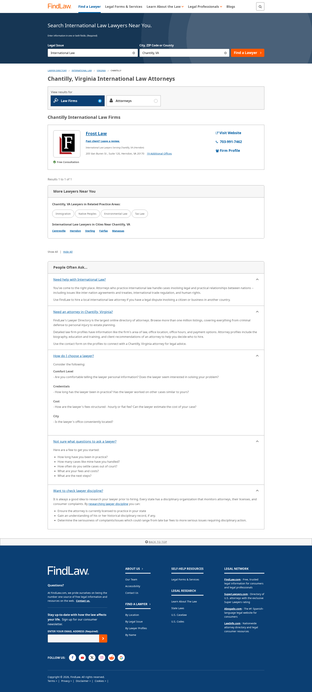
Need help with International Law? (79, 279)
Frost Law (96, 133)
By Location (132, 615)
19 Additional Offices (159, 153)
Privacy (65, 681)
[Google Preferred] (121, 657)
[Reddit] (111, 657)
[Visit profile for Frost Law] (66, 144)
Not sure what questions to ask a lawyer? (84, 441)
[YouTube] (82, 657)
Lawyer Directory (57, 70)
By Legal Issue (134, 621)
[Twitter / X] (92, 657)
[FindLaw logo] (61, 6)
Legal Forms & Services (185, 579)
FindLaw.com (232, 579)
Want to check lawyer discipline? (78, 491)
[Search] (260, 6)
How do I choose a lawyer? (73, 356)
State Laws (177, 608)
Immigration (63, 213)
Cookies (100, 681)
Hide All (68, 251)
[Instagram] (101, 657)
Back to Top (158, 542)
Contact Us (131, 593)
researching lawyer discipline (108, 504)
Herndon (75, 231)
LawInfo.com (232, 623)
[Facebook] (72, 657)
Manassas (118, 231)
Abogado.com (233, 608)
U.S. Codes (177, 621)
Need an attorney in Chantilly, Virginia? (83, 312)
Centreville (59, 231)
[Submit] (103, 638)
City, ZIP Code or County (156, 45)
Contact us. (83, 600)
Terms (52, 681)
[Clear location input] (225, 53)
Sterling (90, 231)
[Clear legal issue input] (134, 53)
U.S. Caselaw (179, 615)
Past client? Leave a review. (103, 141)
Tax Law (139, 213)
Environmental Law (115, 213)
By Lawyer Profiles (136, 628)
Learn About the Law (184, 601)
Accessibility (132, 586)
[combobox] (93, 53)
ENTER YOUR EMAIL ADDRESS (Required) (73, 631)
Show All (53, 251)
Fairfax (103, 231)
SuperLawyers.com (236, 594)
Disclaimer (82, 681)
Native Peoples (87, 213)
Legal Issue (56, 45)
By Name (130, 635)
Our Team (131, 579)
